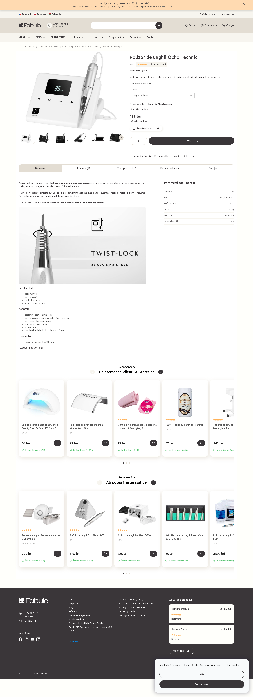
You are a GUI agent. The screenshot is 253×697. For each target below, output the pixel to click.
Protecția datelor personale (132, 607)
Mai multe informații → (167, 6)
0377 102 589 (60, 24)
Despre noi (74, 603)
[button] (41, 446)
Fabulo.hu (56, 14)
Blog (71, 607)
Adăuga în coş (191, 140)
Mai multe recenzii (181, 651)
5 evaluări (161, 64)
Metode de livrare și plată (131, 599)
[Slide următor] (121, 137)
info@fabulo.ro (32, 621)
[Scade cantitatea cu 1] (133, 141)
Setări (201, 674)
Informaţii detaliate (139, 83)
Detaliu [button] (57, 554)
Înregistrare (228, 14)
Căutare (158, 25)
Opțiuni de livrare (141, 109)
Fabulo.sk (26, 14)
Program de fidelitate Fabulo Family (86, 623)
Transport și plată (126, 168)
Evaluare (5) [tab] (83, 168)
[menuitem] (24, 37)
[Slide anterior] (21, 137)
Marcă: (138, 70)
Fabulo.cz (41, 14)
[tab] (123, 463)
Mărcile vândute (76, 619)
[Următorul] (160, 372)
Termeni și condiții (127, 611)
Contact (73, 599)
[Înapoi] (92, 372)
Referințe (73, 611)
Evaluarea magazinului (79, 615)
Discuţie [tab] (213, 168)
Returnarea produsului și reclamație (136, 603)
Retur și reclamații (169, 168)
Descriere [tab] (40, 168)
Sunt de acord (202, 684)
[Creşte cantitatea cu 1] (144, 141)
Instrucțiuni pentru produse (132, 615)
